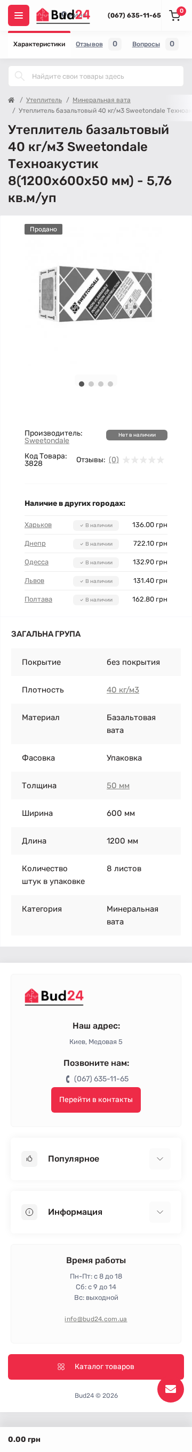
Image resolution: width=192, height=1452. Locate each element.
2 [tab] (91, 384)
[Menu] (18, 15)
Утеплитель (44, 100)
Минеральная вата (102, 100)
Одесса (37, 562)
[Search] (19, 76)
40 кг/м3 (123, 690)
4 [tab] (110, 384)
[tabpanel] (96, 295)
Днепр (35, 543)
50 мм (118, 785)
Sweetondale (47, 440)
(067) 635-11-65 (134, 15)
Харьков (38, 525)
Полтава (38, 599)
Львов (34, 581)
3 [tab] (100, 384)
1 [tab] (81, 384)
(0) (114, 460)
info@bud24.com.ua (96, 1319)
